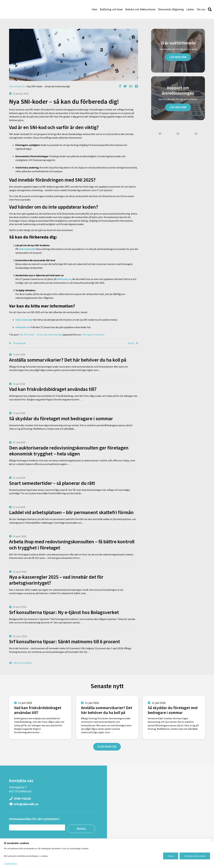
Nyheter (20, 86)
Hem (94, 9)
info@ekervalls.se (25, 804)
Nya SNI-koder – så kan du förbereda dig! (40, 334)
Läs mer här (178, 57)
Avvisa (171, 856)
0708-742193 (22, 798)
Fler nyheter (107, 746)
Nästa (131, 343)
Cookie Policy (11, 863)
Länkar (190, 9)
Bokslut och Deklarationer (140, 9)
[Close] (212, 840)
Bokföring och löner (111, 9)
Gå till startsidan (22, 662)
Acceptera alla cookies (195, 856)
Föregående (19, 343)
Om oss (201, 9)
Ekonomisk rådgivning (171, 9)
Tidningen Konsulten (92, 334)
